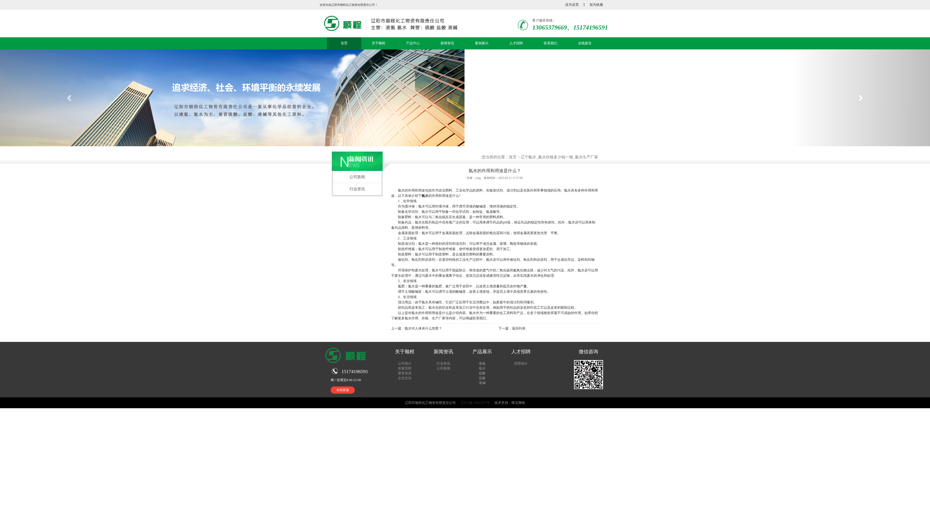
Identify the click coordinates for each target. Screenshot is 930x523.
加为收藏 (596, 5)
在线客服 (342, 390)
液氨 (482, 363)
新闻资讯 (447, 43)
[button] (70, 97)
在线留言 (585, 43)
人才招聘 (516, 43)
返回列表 (519, 328)
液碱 (482, 383)
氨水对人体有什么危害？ (423, 328)
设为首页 (572, 5)
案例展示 (481, 43)
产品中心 (413, 43)
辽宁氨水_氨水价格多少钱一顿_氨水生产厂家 (559, 157)
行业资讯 (357, 189)
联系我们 (550, 43)
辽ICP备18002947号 (475, 403)
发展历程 (404, 368)
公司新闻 (357, 177)
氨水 (425, 196)
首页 (344, 43)
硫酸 (482, 373)
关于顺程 (378, 43)
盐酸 (482, 378)
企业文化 (404, 378)
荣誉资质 (404, 373)
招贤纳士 (521, 363)
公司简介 (404, 363)
